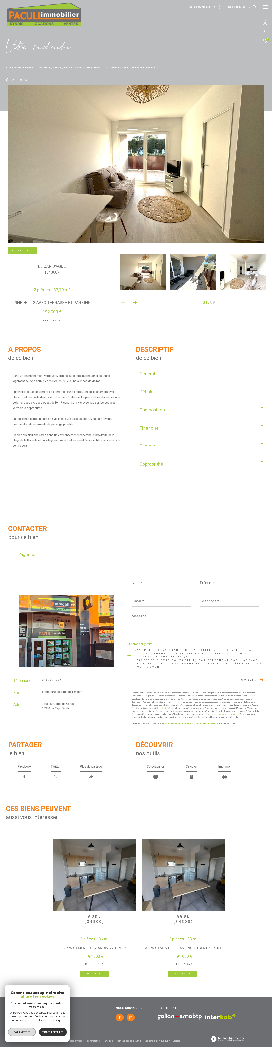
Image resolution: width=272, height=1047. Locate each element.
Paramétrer (22, 1032)
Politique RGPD (163, 1041)
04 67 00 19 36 (51, 680)
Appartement (93, 67)
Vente (57, 67)
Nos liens (149, 1041)
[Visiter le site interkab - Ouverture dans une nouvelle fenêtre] (220, 1016)
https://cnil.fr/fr (163, 708)
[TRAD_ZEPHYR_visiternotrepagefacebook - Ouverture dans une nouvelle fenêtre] (120, 1017)
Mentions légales (124, 1041)
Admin (138, 1041)
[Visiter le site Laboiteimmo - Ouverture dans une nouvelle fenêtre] (227, 1039)
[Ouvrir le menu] (265, 7)
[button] (135, 302)
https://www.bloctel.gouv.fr (228, 714)
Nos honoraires (93, 1041)
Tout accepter (52, 1032)
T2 (106, 67)
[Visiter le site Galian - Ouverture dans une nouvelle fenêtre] (180, 1016)
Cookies (176, 1041)
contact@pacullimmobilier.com (62, 692)
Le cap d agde (72, 67)
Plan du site (108, 1041)
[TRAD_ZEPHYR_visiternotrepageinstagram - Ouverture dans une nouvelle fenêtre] (131, 1017)
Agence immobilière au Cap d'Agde (28, 67)
